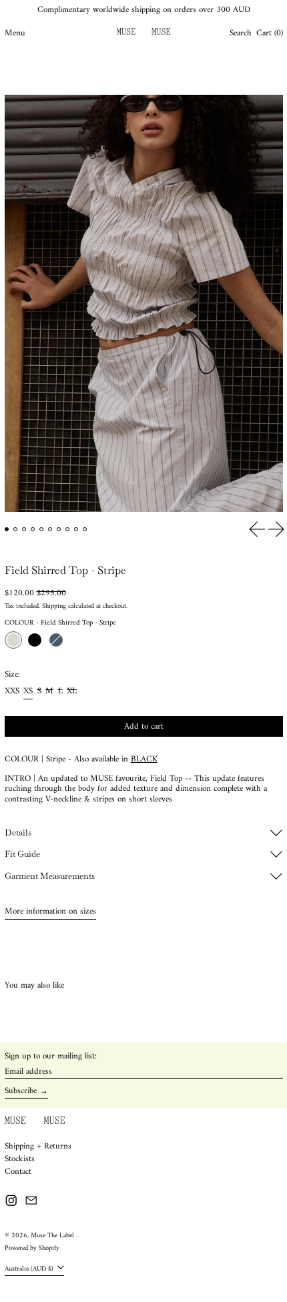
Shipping (54, 606)
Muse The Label (53, 1235)
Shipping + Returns (38, 1146)
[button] (241, 33)
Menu (15, 33)
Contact (18, 1171)
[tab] (7, 529)
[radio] (13, 640)
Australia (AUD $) (30, 1268)
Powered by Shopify (32, 1248)
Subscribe (21, 1091)
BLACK (144, 759)
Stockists (20, 1159)
